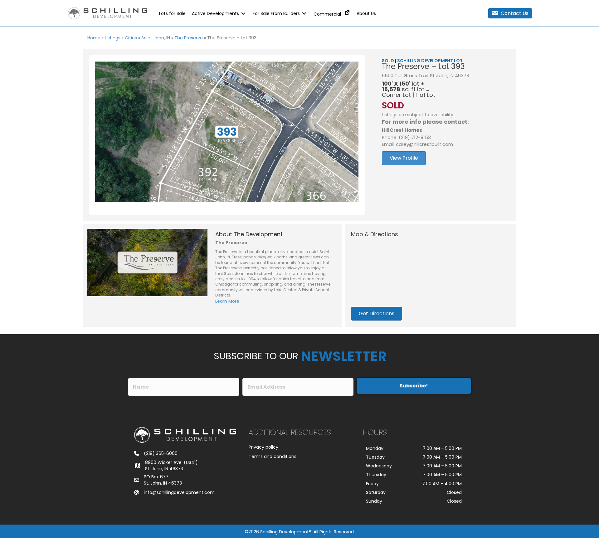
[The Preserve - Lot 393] (226, 132)
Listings (112, 38)
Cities (131, 38)
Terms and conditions (272, 456)
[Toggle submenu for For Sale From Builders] (304, 13)
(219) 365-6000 (161, 453)
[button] (510, 13)
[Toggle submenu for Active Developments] (243, 13)
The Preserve (188, 38)
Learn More (227, 301)
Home (93, 38)
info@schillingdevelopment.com (179, 492)
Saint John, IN (155, 38)
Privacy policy (263, 447)
